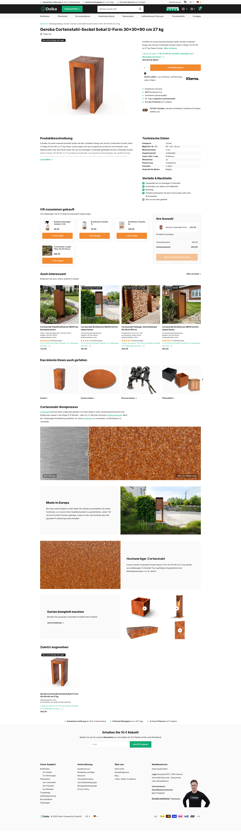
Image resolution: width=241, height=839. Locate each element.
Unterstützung (85, 764)
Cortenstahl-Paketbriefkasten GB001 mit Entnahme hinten (59, 328)
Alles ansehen (193, 274)
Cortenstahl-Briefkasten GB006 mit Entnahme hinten (99, 328)
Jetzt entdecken (54, 623)
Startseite (44, 24)
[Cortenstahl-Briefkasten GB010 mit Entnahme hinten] (181, 304)
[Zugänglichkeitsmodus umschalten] (185, 2)
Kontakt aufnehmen (161, 798)
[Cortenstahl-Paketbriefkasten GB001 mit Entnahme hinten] (59, 304)
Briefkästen (45, 16)
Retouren (81, 776)
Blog (116, 776)
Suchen (140, 9)
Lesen (45, 159)
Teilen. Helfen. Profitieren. (125, 779)
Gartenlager (45, 803)
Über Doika (119, 769)
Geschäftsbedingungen (87, 782)
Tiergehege (45, 792)
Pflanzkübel (62, 16)
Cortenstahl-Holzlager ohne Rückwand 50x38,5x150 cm (139, 328)
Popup (163, 57)
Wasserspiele (128, 16)
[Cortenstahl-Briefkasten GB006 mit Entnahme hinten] (100, 304)
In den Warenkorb (175, 67)
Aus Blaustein (48, 789)
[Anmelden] (192, 9)
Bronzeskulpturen (83, 16)
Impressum (175, 798)
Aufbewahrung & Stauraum (153, 16)
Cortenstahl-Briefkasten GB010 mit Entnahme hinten (180, 328)
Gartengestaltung (56, 24)
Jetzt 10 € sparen (140, 744)
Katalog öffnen (71, 9)
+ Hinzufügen (58, 236)
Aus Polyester (48, 786)
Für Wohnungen (49, 776)
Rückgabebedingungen (87, 786)
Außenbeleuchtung (48, 796)
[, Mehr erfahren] (184, 9)
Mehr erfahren (170, 48)
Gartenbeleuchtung (106, 16)
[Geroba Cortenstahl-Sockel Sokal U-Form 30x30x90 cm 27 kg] (59, 671)
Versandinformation (85, 779)
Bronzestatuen (46, 799)
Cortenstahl (45, 412)
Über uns (119, 764)
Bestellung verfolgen (86, 772)
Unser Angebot (48, 764)
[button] (148, 65)
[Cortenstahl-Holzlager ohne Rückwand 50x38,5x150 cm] (141, 304)
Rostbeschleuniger (114, 415)
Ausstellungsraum (122, 772)
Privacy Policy (83, 789)
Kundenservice (175, 2)
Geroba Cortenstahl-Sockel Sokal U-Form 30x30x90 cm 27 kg (59, 695)
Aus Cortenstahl (49, 782)
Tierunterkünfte (178, 16)
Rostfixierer (88, 418)
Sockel (66, 24)
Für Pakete (47, 772)
